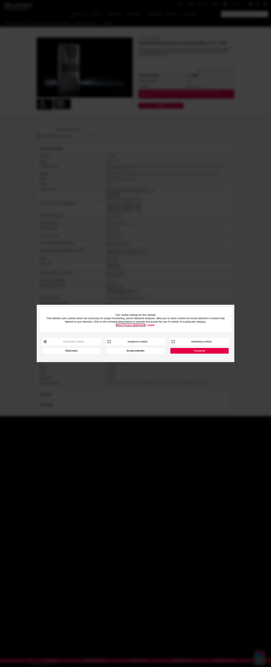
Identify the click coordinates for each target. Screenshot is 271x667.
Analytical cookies (137, 341)
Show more (71, 351)
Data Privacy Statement (130, 325)
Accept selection (136, 351)
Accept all (199, 351)
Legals (151, 325)
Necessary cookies (73, 341)
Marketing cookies (201, 341)
